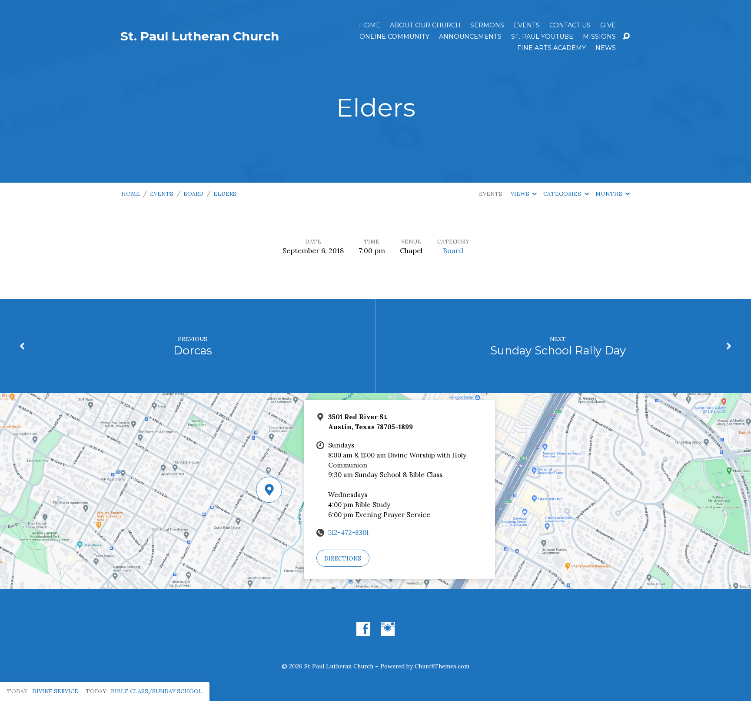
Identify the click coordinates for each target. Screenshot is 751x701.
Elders (224, 193)
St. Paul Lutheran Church (199, 36)
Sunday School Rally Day (558, 350)
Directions (342, 558)
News (605, 48)
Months (609, 193)
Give (608, 25)
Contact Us (570, 25)
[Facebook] (363, 629)
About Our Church (425, 25)
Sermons (487, 25)
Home (369, 25)
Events (527, 25)
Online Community (394, 36)
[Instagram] (388, 629)
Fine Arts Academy (551, 48)
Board (193, 193)
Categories (562, 193)
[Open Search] (626, 36)
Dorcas (192, 350)
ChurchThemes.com (442, 666)
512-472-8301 (348, 532)
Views (521, 193)
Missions (599, 36)
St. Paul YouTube (542, 36)
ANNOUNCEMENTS (470, 36)
